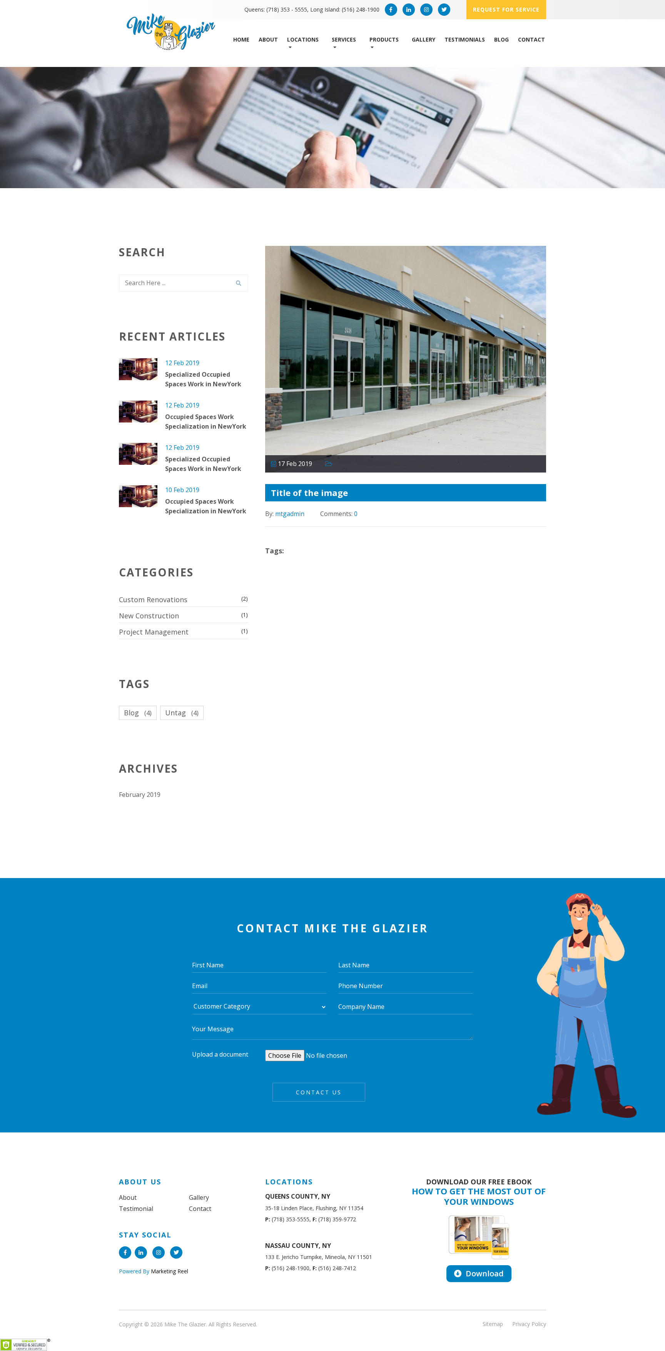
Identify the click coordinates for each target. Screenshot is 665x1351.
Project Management (154, 631)
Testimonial (136, 1208)
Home (241, 39)
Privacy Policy (529, 1324)
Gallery (423, 39)
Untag (182, 712)
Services (344, 39)
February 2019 (139, 794)
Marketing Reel (168, 1271)
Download (484, 1273)
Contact (531, 39)
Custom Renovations (153, 599)
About (268, 39)
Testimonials (464, 39)
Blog (501, 39)
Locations (303, 39)
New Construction (149, 615)
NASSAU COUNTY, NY (298, 1245)
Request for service (506, 9)
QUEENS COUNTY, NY (297, 1196)
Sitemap (493, 1324)
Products (384, 39)
